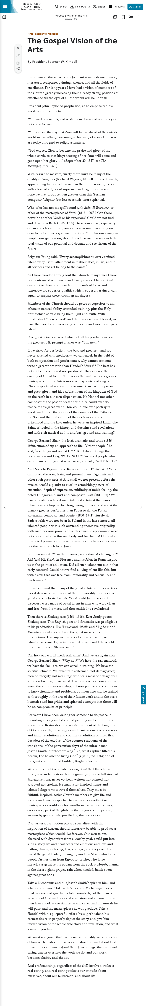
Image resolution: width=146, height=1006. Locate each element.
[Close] (18, 48)
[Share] (18, 68)
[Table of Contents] (4, 17)
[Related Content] (131, 17)
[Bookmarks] (123, 17)
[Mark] (18, 55)
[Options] (138, 17)
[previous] (5, 506)
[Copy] (18, 63)
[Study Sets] (115, 17)
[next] (141, 506)
